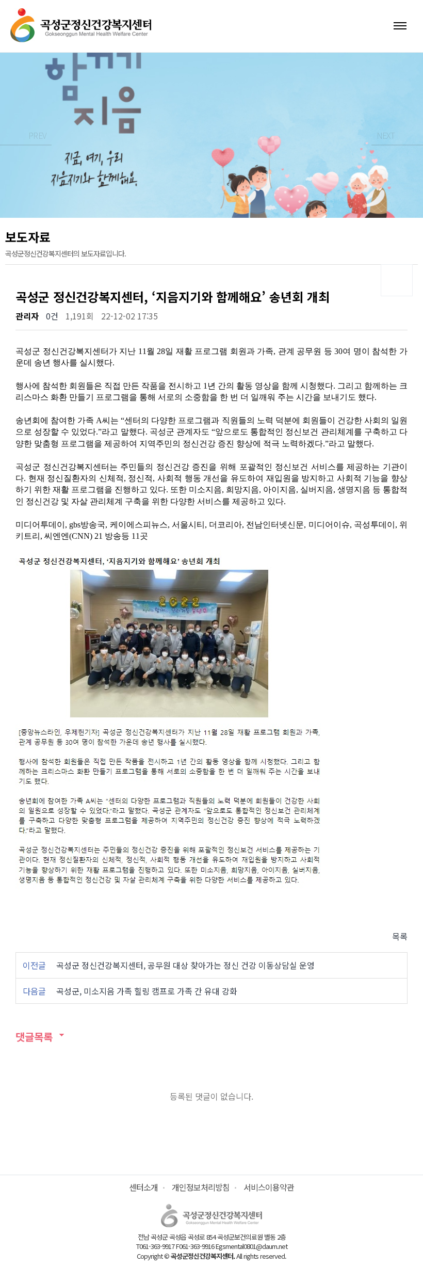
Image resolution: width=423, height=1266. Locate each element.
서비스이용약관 (268, 1187)
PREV (37, 135)
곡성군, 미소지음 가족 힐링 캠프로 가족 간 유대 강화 (146, 991)
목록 (400, 936)
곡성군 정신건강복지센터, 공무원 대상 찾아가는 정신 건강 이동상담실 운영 (185, 965)
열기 (400, 26)
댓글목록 (34, 1037)
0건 (52, 316)
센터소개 (143, 1187)
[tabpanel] (211, 135)
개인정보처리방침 (201, 1187)
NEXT (386, 135)
